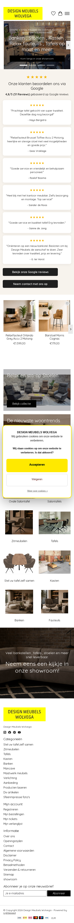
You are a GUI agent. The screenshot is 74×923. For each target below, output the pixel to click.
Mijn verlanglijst (13, 823)
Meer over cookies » (37, 491)
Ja (37, 465)
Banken (19, 620)
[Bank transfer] (19, 918)
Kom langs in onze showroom (37, 58)
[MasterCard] (35, 918)
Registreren (10, 809)
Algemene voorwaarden (18, 850)
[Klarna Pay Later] (30, 918)
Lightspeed (9, 913)
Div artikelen (11, 792)
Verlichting (10, 778)
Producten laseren (15, 787)
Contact (8, 845)
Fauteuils (54, 620)
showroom (10, 879)
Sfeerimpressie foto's (16, 797)
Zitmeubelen (19, 541)
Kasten (54, 580)
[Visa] (46, 918)
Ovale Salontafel (19, 501)
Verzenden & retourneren (19, 869)
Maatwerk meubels (15, 773)
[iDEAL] (25, 918)
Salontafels (54, 501)
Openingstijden (13, 841)
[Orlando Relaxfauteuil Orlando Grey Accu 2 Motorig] (19, 316)
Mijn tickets (10, 819)
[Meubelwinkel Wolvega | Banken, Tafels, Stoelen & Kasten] (23, 13)
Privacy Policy (12, 860)
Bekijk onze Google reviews (30, 272)
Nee (37, 480)
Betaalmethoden (14, 865)
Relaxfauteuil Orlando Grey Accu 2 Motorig (19, 337)
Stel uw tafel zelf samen (19, 580)
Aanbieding (10, 782)
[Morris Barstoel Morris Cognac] (55, 316)
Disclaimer (10, 855)
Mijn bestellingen (13, 814)
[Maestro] (41, 918)
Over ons (9, 836)
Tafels (54, 541)
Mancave (9, 768)
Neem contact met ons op (30, 284)
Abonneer (59, 893)
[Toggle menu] (67, 13)
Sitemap (8, 874)
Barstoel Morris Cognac (54, 337)
